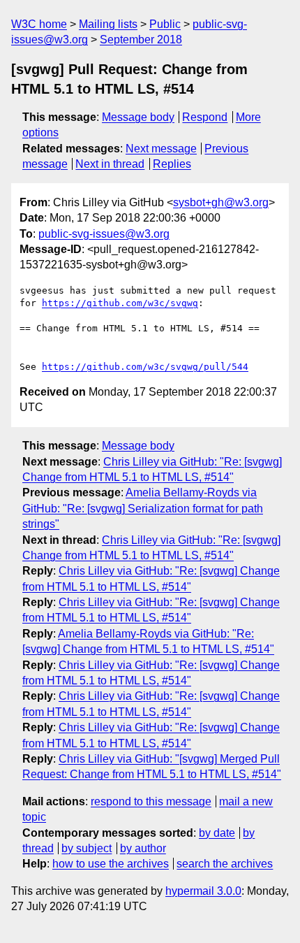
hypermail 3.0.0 (203, 891)
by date (217, 833)
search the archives (225, 864)
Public (165, 24)
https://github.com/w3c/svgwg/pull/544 (145, 366)
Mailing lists (108, 24)
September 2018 (141, 39)
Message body (138, 117)
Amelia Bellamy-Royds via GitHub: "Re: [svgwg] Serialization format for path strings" (142, 508)
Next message (161, 148)
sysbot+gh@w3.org (221, 202)
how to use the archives (110, 864)
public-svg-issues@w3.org (104, 234)
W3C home (39, 24)
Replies (172, 164)
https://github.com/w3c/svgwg (120, 303)
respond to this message (151, 801)
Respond (204, 117)
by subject (86, 848)
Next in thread (109, 164)
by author (143, 848)
